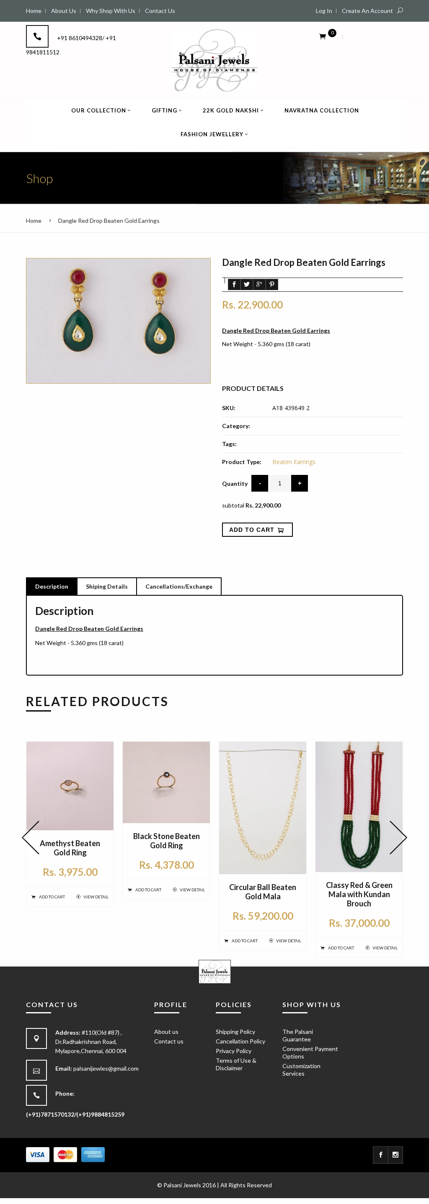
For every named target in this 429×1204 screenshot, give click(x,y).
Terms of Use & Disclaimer (236, 1064)
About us (166, 1031)
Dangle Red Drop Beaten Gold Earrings (109, 220)
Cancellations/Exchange (178, 586)
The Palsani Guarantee (297, 1035)
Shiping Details (107, 586)
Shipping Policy (235, 1031)
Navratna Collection (321, 110)
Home (33, 220)
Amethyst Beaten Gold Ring (70, 848)
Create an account (367, 10)
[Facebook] (380, 1155)
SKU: (228, 407)
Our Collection (98, 110)
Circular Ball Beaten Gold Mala (262, 892)
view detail (96, 896)
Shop (39, 178)
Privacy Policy (233, 1050)
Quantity (235, 483)
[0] (322, 36)
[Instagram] (395, 1155)
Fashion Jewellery (212, 134)
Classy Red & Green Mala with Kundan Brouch (359, 894)
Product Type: (241, 461)
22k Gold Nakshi (231, 110)
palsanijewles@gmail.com (106, 1068)
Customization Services (301, 1069)
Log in (324, 10)
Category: (236, 425)
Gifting (164, 110)
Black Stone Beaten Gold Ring (166, 841)
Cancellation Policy (240, 1041)
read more (236, 370)
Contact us (168, 1041)
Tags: (229, 443)
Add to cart (52, 896)
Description (51, 586)
